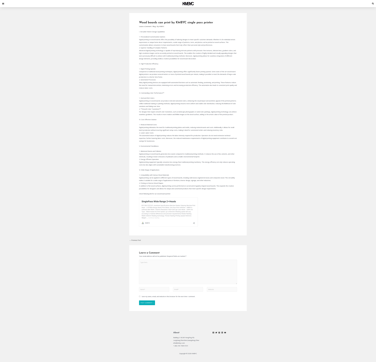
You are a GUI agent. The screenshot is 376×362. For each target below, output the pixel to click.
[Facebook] (213, 332)
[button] (3, 3)
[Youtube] (225, 332)
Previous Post (135, 240)
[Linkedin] (222, 332)
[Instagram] (219, 332)
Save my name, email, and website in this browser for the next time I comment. (168, 296)
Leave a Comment (145, 26)
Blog (154, 26)
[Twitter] (216, 332)
